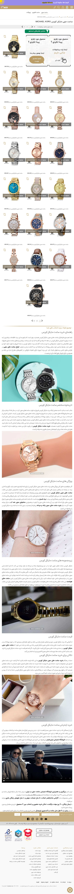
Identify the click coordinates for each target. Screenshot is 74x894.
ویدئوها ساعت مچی (36, 872)
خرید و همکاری (67, 848)
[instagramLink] (32, 819)
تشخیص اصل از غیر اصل (19, 856)
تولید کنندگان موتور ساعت (18, 859)
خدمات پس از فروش (44, 835)
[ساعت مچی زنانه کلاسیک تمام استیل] (14, 189)
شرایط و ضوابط (44, 882)
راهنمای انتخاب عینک (36, 861)
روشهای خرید (69, 856)
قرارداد (37, 882)
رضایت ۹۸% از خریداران (34, 795)
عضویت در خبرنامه (66, 814)
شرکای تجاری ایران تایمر (66, 864)
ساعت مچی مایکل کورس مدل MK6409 (36, 173)
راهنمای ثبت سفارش (44, 830)
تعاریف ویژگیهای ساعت (35, 869)
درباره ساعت (38, 850)
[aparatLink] (41, 819)
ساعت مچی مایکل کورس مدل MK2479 (59, 244)
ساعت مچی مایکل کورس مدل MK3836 (59, 138)
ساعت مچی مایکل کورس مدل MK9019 (36, 315)
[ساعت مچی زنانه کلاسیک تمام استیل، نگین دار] (14, 46)
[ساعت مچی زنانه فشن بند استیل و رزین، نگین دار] (37, 189)
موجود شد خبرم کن (9, 53)
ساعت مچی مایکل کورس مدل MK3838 (13, 102)
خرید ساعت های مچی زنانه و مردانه (49, 505)
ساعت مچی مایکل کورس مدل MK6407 (13, 173)
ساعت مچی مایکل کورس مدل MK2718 (36, 138)
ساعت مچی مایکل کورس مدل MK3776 (13, 280)
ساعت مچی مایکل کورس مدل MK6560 (36, 102)
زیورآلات (28, 12)
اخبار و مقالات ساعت (36, 875)
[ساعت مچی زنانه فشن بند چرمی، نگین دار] (37, 118)
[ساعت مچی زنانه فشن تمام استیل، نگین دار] (60, 82)
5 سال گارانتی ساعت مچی (52, 861)
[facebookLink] (28, 819)
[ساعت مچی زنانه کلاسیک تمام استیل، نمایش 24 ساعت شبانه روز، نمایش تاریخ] (37, 153)
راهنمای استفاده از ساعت (35, 864)
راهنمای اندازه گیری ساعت (35, 856)
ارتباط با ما (63, 882)
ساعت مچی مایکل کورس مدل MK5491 (13, 244)
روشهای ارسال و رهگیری (66, 850)
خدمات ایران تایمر (52, 848)
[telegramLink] (37, 819)
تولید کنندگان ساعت (20, 853)
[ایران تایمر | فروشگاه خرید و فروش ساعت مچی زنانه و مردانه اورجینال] (4, 7)
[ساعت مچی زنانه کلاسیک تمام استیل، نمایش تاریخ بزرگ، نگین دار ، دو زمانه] (60, 189)
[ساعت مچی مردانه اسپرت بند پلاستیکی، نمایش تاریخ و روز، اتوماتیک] (37, 296)
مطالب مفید (37, 848)
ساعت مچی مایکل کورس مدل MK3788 (14, 66)
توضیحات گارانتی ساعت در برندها (17, 861)
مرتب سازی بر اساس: (48, 27)
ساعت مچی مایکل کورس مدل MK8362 (36, 280)
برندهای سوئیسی (21, 850)
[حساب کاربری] (63, 6)
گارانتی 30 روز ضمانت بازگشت (51, 850)
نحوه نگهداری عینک (36, 867)
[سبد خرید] (67, 7)
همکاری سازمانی (68, 861)
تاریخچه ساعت (37, 877)
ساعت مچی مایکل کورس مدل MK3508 (36, 209)
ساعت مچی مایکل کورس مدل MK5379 (59, 280)
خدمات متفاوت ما (54, 882)
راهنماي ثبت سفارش (67, 853)
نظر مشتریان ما (68, 859)
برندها (23, 848)
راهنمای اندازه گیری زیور (35, 859)
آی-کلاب (56, 872)
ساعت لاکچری (36, 12)
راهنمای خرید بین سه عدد (52, 853)
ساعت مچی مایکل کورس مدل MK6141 (36, 244)
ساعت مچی (44, 12)
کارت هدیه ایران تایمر (53, 869)
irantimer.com (10, 886)
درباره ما (69, 882)
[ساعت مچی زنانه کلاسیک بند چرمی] (60, 224)
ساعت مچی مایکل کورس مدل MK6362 (59, 209)
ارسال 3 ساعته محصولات (52, 856)
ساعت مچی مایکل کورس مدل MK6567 (59, 102)
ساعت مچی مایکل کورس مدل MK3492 (13, 209)
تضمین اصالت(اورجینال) (52, 859)
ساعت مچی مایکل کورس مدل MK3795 (13, 138)
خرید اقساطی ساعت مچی (52, 867)
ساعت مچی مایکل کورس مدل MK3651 (59, 173)
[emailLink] (46, 819)
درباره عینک (38, 853)
